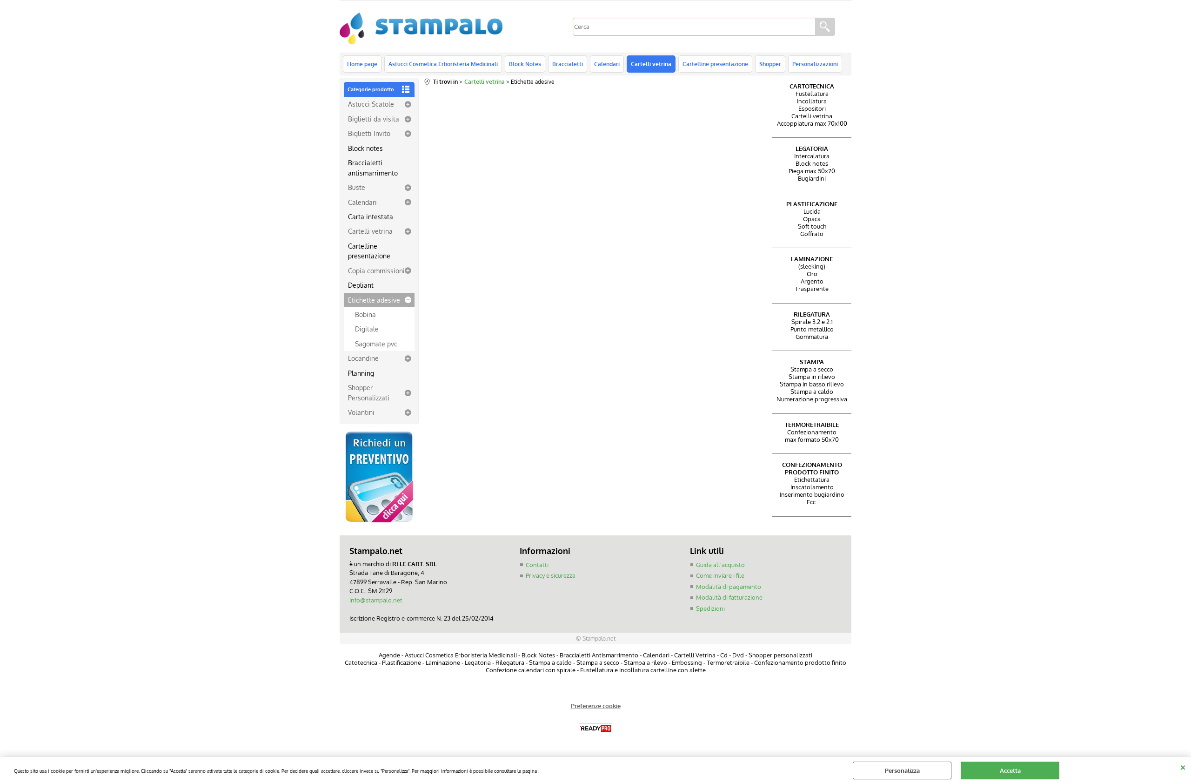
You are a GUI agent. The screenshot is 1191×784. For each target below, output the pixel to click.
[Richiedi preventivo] (379, 522)
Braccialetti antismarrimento (373, 167)
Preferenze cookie (596, 706)
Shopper (770, 64)
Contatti (537, 564)
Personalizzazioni (815, 64)
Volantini (361, 412)
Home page (362, 64)
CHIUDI (1182, 766)
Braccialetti (567, 64)
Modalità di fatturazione (729, 597)
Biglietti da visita (373, 119)
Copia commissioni (376, 270)
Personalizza (902, 770)
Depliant (361, 285)
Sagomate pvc (376, 343)
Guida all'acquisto (720, 564)
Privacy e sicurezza (550, 575)
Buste (356, 187)
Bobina (365, 314)
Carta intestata (370, 216)
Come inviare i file (720, 575)
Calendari (607, 64)
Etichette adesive (374, 300)
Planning (361, 373)
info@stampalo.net (375, 600)
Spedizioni (710, 608)
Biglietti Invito (369, 133)
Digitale (367, 328)
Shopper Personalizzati (368, 392)
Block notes (365, 148)
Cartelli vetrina (651, 64)
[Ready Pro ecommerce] (595, 728)
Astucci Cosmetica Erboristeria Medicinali (443, 64)
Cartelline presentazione (715, 64)
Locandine (363, 358)
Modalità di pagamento (728, 586)
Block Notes (525, 64)
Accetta (1010, 770)
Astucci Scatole (371, 104)
